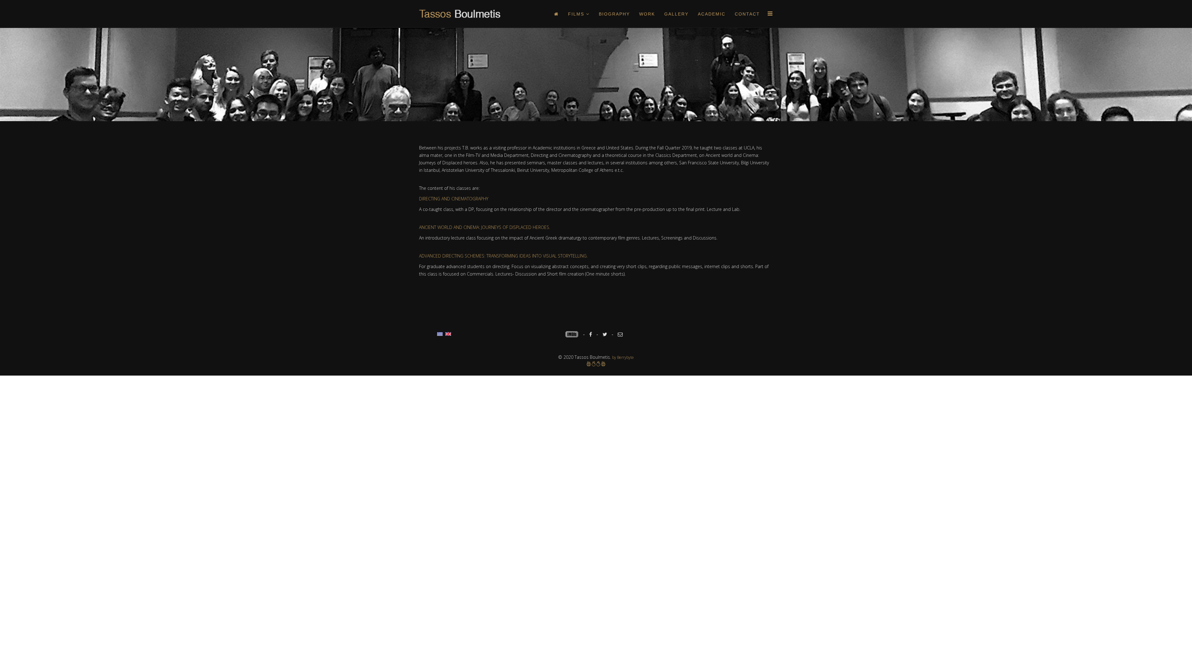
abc (574, 334)
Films (576, 13)
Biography (614, 13)
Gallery (676, 13)
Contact (747, 13)
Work (647, 13)
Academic (711, 13)
